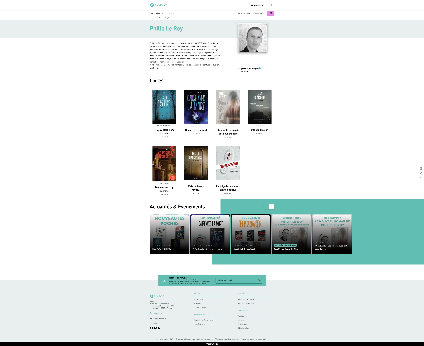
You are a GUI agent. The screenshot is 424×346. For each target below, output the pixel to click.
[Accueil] (159, 5)
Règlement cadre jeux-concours (227, 339)
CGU (172, 339)
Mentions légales (162, 339)
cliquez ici (203, 283)
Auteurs (160, 18)
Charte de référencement (185, 339)
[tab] (152, 13)
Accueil (153, 18)
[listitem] (151, 328)
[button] (257, 5)
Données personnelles (205, 339)
